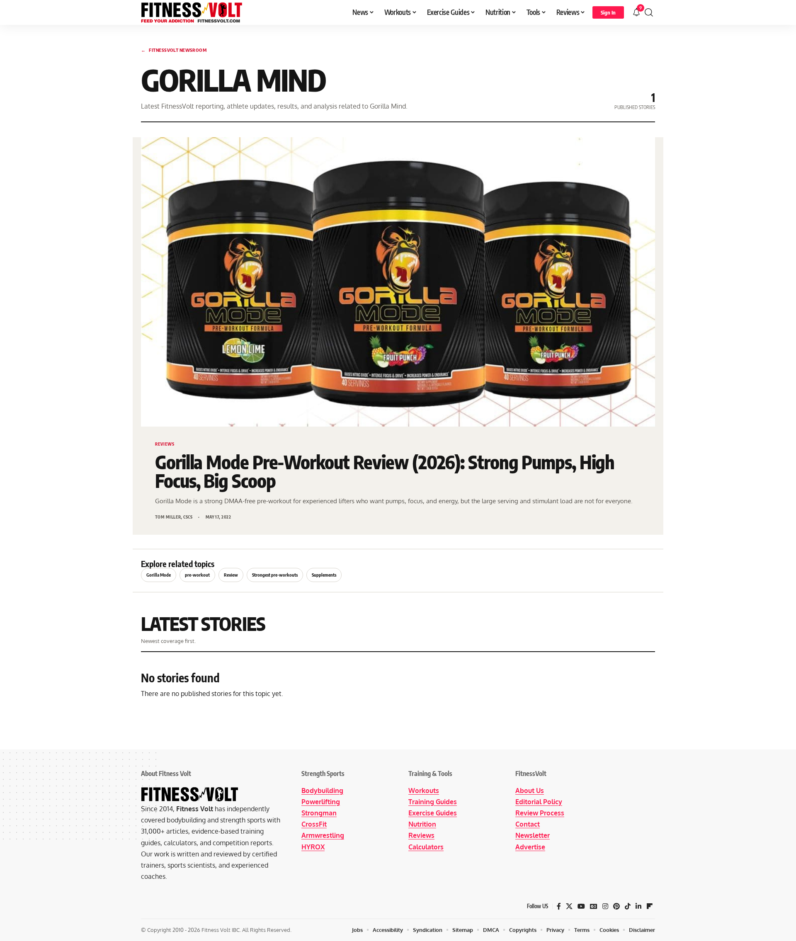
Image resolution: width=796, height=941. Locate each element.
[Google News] (593, 906)
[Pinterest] (616, 906)
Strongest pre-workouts (275, 574)
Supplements (324, 574)
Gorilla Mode (158, 574)
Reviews (421, 835)
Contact (527, 824)
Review (231, 574)
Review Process (539, 813)
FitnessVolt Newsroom (173, 50)
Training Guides (432, 802)
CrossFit (314, 824)
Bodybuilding (322, 790)
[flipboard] (649, 906)
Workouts (423, 790)
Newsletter (532, 835)
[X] (569, 906)
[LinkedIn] (638, 906)
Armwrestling (322, 835)
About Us (529, 790)
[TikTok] (628, 906)
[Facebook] (559, 906)
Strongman (319, 813)
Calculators (426, 847)
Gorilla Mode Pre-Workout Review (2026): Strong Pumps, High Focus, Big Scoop (384, 471)
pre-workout (197, 574)
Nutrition (422, 824)
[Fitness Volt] (192, 12)
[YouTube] (581, 906)
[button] (608, 12)
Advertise (530, 847)
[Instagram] (605, 906)
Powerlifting (320, 802)
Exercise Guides (432, 813)
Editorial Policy (538, 802)
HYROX (313, 847)
